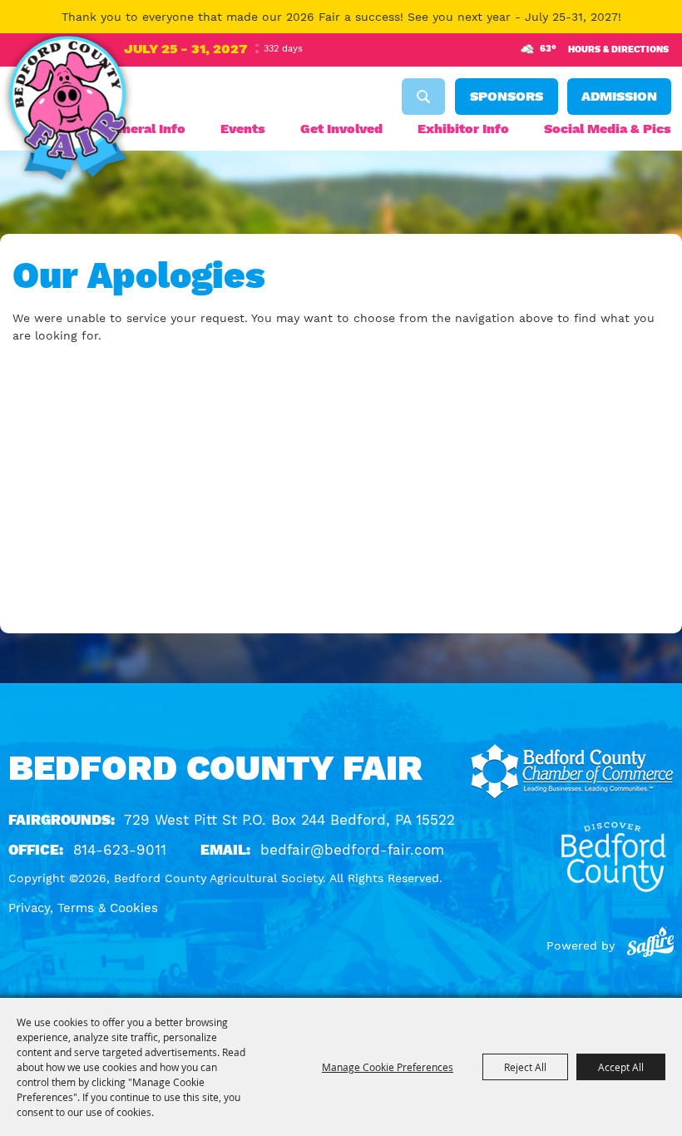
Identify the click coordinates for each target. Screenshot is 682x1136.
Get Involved (341, 128)
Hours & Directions (618, 49)
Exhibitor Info (463, 128)
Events (242, 128)
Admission (619, 96)
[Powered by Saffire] (650, 945)
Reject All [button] (525, 1067)
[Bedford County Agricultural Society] (67, 110)
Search (423, 96)
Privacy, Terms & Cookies (83, 907)
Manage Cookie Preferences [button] (387, 1067)
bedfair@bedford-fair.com (352, 849)
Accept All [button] (621, 1067)
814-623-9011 (119, 849)
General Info (145, 128)
